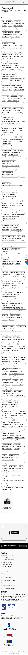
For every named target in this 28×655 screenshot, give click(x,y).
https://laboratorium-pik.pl (9, 580)
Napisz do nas (23, 546)
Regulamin (17, 653)
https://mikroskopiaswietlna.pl (10, 583)
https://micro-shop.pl (8, 577)
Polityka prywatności (12, 653)
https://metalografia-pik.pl (9, 588)
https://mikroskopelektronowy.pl (10, 585)
